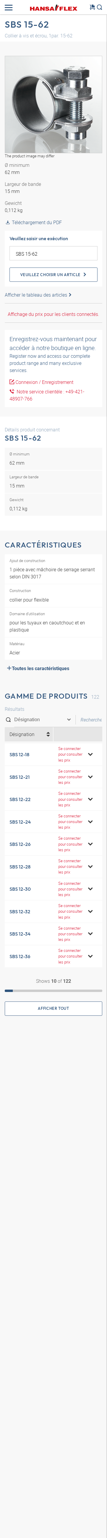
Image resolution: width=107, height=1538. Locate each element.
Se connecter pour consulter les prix (70, 754)
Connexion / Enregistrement (44, 382)
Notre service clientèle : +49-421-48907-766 (47, 395)
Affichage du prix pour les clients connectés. (53, 314)
